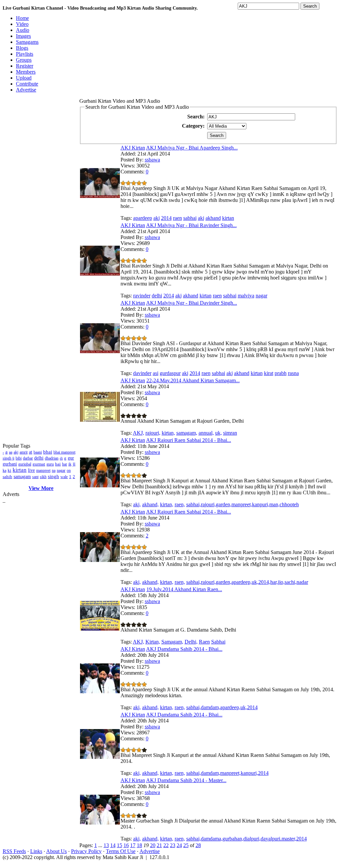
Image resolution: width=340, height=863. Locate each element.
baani (38, 452)
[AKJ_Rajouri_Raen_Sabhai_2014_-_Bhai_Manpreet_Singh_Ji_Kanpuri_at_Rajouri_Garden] (100, 485)
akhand (213, 218)
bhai (47, 452)
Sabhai (218, 642)
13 (106, 845)
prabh (281, 373)
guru (50, 464)
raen (177, 218)
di (61, 458)
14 (113, 845)
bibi (19, 458)
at (30, 452)
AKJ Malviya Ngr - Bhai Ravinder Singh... (191, 225)
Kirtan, (152, 642)
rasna (293, 373)
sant (35, 476)
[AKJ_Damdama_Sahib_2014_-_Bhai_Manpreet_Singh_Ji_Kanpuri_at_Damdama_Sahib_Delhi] (100, 757)
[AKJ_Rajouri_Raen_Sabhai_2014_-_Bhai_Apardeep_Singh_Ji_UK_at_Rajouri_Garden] (100, 560)
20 (152, 845)
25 (186, 845)
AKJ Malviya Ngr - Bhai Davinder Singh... (191, 303)
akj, (137, 504)
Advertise (149, 851)
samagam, (186, 433)
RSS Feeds (14, 851)
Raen (204, 642)
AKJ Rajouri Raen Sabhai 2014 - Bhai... (188, 440)
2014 (166, 218)
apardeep (142, 218)
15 (119, 845)
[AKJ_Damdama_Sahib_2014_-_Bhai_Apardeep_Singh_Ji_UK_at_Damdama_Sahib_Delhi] (100, 691)
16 (126, 845)
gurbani (10, 464)
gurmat (39, 464)
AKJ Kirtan (133, 148)
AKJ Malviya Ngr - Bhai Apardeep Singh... (192, 148)
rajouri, (152, 433)
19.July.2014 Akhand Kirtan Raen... (184, 589)
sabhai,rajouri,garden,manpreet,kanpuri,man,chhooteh (242, 504)
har (64, 464)
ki (9, 470)
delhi (38, 458)
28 (198, 845)
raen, (180, 504)
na (53, 470)
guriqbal (24, 464)
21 (159, 845)
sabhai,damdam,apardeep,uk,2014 (222, 707)
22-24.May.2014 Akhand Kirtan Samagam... (193, 380)
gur (71, 458)
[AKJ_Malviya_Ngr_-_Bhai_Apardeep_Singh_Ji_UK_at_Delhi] (100, 196)
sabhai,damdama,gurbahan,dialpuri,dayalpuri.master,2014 (246, 838)
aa (10, 452)
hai (58, 464)
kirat (268, 373)
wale (64, 476)
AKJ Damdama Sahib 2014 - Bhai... (184, 649)
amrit (24, 452)
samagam (22, 476)
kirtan (20, 470)
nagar (61, 470)
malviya (246, 295)
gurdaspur (170, 373)
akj (16, 452)
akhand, (150, 504)
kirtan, (168, 433)
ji (74, 463)
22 (166, 845)
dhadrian (51, 458)
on (69, 470)
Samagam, (172, 642)
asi (155, 373)
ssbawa (152, 159)
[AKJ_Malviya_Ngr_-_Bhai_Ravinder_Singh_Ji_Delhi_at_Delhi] (100, 274)
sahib (7, 476)
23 (172, 845)
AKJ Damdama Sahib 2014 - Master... (186, 780)
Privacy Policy (86, 851)
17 (132, 845)
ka (4, 470)
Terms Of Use (120, 851)
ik (69, 464)
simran (230, 433)
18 (139, 845)
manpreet (43, 470)
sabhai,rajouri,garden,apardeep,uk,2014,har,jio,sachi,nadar (247, 582)
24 (179, 845)
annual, (206, 433)
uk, (218, 433)
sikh (43, 476)
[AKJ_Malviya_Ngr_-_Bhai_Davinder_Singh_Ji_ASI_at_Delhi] (100, 351)
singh (53, 476)
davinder (142, 373)
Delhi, (191, 642)
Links (36, 851)
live (31, 470)
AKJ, (138, 433)
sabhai (190, 218)
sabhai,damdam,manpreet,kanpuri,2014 (227, 773)
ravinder (141, 295)
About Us (56, 851)
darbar (28, 458)
